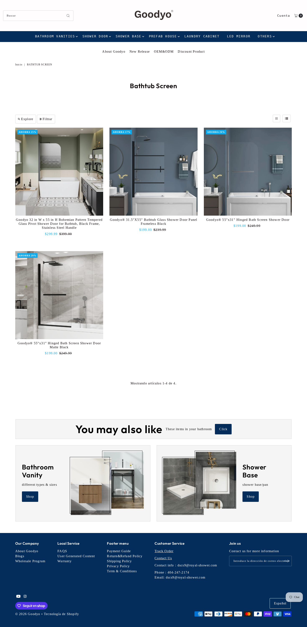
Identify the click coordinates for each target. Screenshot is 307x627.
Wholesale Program (30, 561)
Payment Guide (119, 551)
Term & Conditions (122, 571)
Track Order (164, 551)
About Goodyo (113, 51)
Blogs (19, 556)
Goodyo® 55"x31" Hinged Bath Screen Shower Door (247, 219)
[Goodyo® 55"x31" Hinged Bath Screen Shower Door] (248, 172)
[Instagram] (25, 597)
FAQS (62, 551)
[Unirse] (286, 561)
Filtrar (47, 119)
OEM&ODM (164, 51)
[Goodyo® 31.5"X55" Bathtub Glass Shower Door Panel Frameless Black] (153, 172)
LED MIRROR (239, 36)
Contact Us (163, 558)
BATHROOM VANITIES (55, 36)
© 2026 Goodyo (27, 614)
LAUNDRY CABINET (202, 36)
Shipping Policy (119, 561)
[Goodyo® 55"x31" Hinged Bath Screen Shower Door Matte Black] (59, 295)
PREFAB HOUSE (163, 36)
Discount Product (191, 51)
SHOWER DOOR (95, 36)
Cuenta (283, 16)
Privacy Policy (118, 566)
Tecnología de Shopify (61, 614)
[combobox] (38, 15)
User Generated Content (76, 556)
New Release (139, 51)
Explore (27, 119)
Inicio (18, 64)
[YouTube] (18, 597)
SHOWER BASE (129, 36)
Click (223, 429)
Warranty (64, 561)
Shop (30, 496)
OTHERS (265, 36)
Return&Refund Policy (124, 556)
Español (280, 603)
